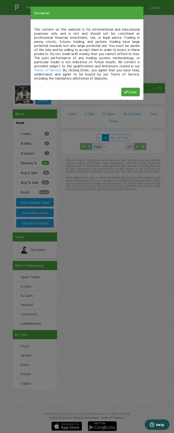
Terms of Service (47, 70)
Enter (133, 92)
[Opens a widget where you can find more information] (157, 425)
